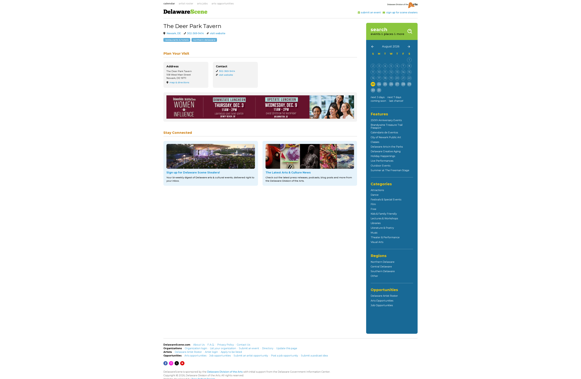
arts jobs (202, 3)
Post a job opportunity (284, 355)
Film (373, 204)
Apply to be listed (231, 352)
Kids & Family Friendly (384, 213)
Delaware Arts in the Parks (387, 146)
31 (379, 90)
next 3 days (377, 97)
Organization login (196, 348)
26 (391, 84)
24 (379, 84)
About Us (199, 344)
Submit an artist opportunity (251, 355)
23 (372, 84)
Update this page (286, 348)
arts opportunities (223, 3)
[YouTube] (182, 363)
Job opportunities (220, 355)
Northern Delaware (204, 39)
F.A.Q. (210, 344)
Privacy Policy (225, 344)
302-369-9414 (195, 33)
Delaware (185, 12)
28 (403, 84)
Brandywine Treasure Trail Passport (387, 126)
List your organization (223, 348)
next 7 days (394, 97)
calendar (169, 3)
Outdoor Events (380, 165)
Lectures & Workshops (384, 218)
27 (397, 84)
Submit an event (249, 348)
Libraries (376, 223)
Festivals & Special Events (386, 199)
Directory (267, 348)
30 (373, 90)
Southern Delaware (383, 271)
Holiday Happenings (383, 156)
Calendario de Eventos (384, 132)
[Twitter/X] (177, 363)
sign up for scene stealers (402, 12)
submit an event (371, 12)
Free (373, 209)
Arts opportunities (195, 355)
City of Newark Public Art (386, 137)
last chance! (396, 100)
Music (374, 232)
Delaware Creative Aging (386, 151)
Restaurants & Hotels (177, 39)
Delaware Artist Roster (384, 295)
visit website (217, 33)
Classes (375, 142)
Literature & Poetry (382, 227)
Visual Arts (377, 242)
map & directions (179, 82)
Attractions (377, 190)
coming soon (378, 100)
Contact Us (243, 344)
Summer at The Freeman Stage (390, 170)
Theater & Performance (385, 237)
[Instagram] (171, 363)
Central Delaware (381, 266)
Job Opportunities (382, 305)
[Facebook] (165, 363)
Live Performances (382, 160)
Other (374, 276)
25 (385, 84)
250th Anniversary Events (386, 120)
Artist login (211, 352)
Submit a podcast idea (314, 355)
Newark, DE (174, 33)
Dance (375, 194)
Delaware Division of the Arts (225, 371)
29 (409, 84)
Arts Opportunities (382, 300)
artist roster (186, 3)
